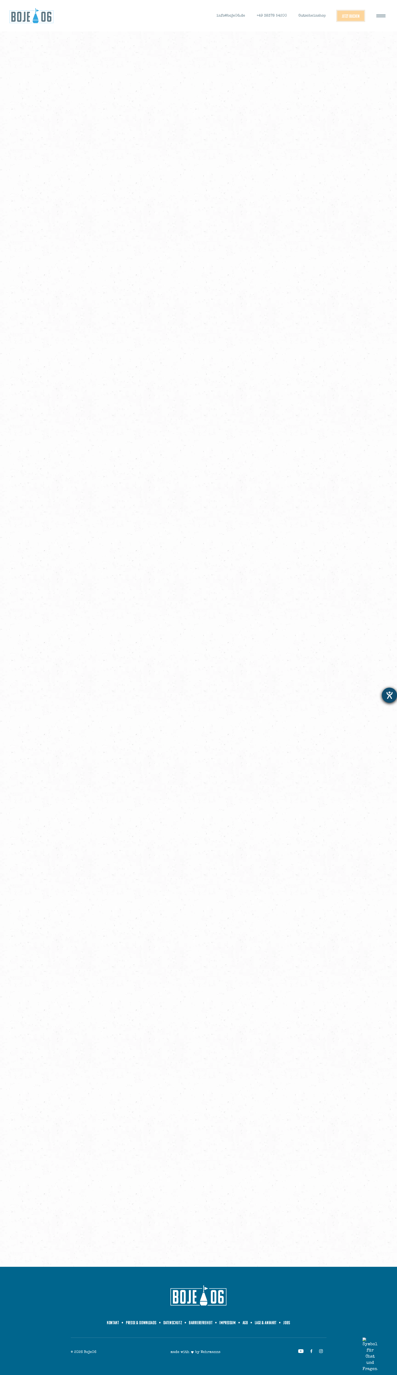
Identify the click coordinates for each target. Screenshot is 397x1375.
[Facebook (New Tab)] (311, 1351)
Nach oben (386, 1364)
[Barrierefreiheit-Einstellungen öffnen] (389, 695)
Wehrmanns (210, 1352)
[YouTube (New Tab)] (300, 1351)
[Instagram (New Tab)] (321, 1351)
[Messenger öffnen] (370, 1355)
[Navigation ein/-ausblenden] (381, 16)
